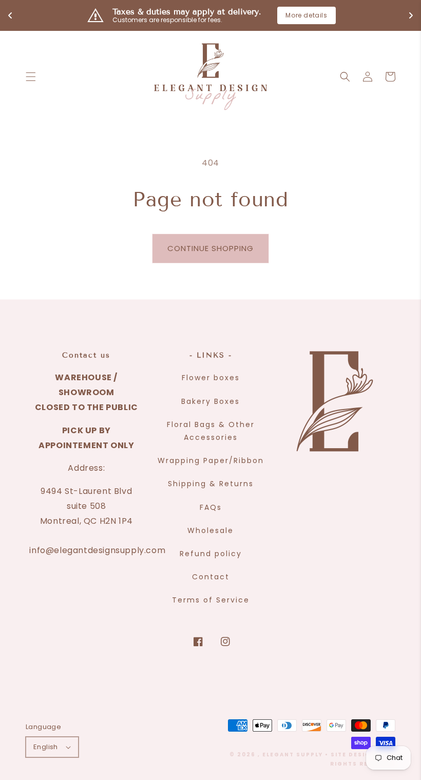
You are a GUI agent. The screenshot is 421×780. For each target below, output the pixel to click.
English (45, 747)
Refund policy (211, 553)
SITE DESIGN (353, 754)
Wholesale (210, 530)
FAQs (211, 507)
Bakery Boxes (210, 401)
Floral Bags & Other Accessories (211, 430)
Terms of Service (211, 600)
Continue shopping (210, 248)
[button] (31, 76)
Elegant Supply (292, 754)
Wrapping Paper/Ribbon (211, 460)
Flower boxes (211, 378)
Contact (210, 577)
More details (306, 15)
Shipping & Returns (211, 483)
